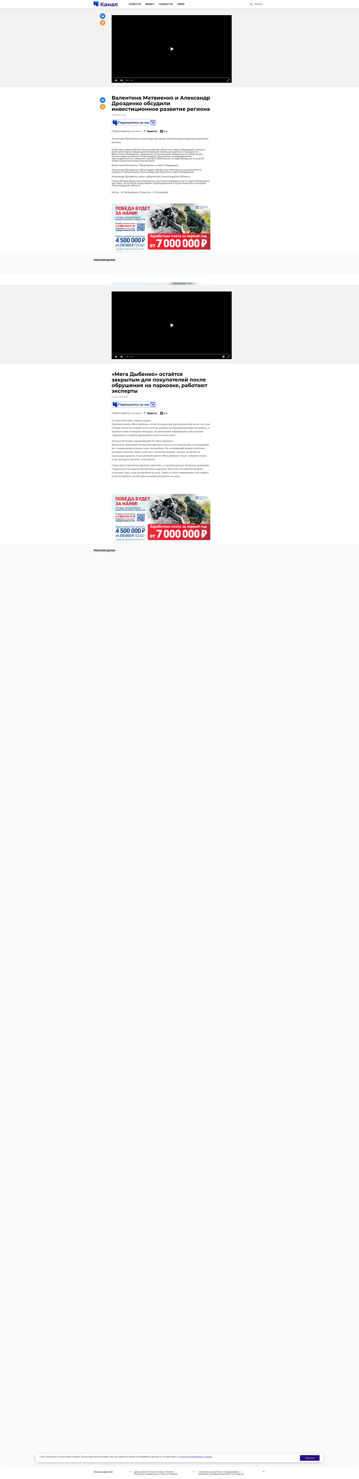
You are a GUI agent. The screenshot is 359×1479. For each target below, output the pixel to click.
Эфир (181, 4)
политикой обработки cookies (195, 1456)
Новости (135, 4)
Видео (149, 4)
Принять (309, 1458)
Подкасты (166, 4)
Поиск (258, 4)
